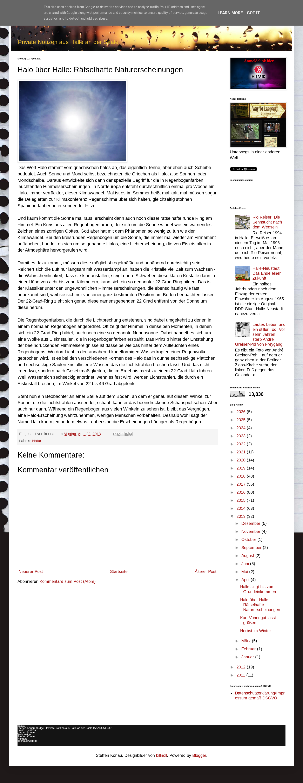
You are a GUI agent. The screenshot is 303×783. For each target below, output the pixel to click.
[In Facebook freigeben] (126, 434)
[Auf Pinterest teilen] (130, 434)
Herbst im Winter (255, 630)
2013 (241, 516)
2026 (241, 411)
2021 (241, 452)
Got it (253, 12)
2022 (241, 444)
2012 (241, 667)
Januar (248, 657)
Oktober (249, 539)
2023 (241, 436)
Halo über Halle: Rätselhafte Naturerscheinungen (260, 604)
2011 (241, 675)
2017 (241, 484)
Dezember (251, 523)
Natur (36, 441)
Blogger (199, 755)
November (251, 531)
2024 (241, 428)
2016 (241, 492)
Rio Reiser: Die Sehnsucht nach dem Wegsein (267, 222)
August (248, 555)
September (252, 547)
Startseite (119, 571)
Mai (245, 571)
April (246, 579)
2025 (241, 420)
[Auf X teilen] (123, 434)
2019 (241, 468)
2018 (241, 476)
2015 (241, 500)
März (246, 641)
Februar (249, 649)
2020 (241, 460)
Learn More (230, 12)
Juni (245, 563)
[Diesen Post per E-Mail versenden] (115, 434)
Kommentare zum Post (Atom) (68, 581)
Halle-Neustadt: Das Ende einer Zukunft (266, 273)
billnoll (161, 755)
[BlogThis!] (119, 434)
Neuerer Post (31, 571)
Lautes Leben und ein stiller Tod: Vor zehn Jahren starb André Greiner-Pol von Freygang (260, 334)
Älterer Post (205, 571)
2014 (241, 508)
